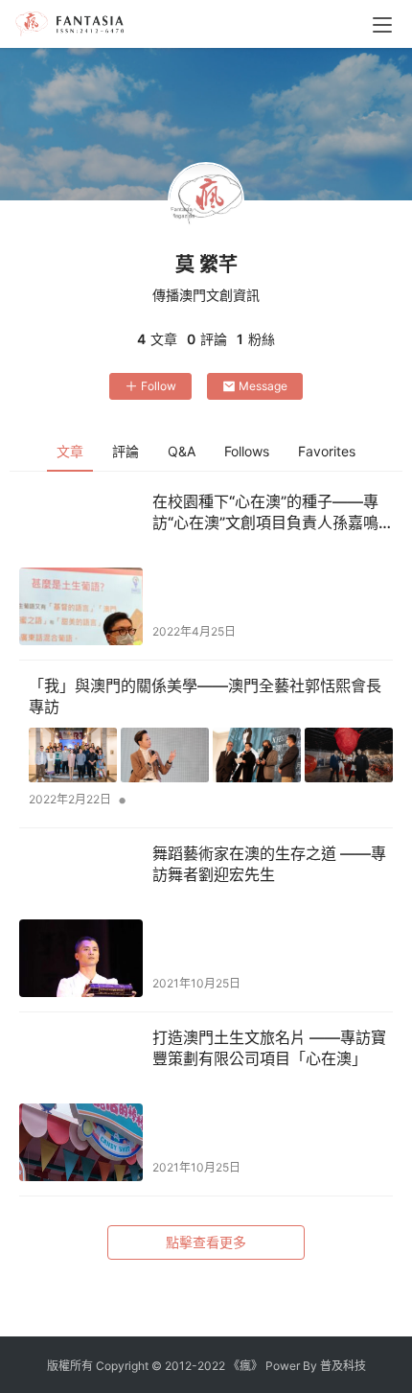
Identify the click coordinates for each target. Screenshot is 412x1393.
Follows (246, 451)
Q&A (181, 451)
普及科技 (343, 1365)
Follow (158, 386)
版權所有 (70, 1365)
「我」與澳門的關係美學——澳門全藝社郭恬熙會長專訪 (205, 696)
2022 (211, 1365)
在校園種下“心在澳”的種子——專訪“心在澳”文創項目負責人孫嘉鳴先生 (265, 513)
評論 (125, 451)
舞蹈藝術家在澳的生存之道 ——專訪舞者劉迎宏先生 (269, 864)
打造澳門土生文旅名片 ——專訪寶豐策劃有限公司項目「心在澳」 (269, 1048)
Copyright (122, 1365)
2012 (178, 1365)
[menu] (382, 25)
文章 (70, 451)
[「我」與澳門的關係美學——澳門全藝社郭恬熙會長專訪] (211, 755)
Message (263, 386)
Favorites (326, 451)
